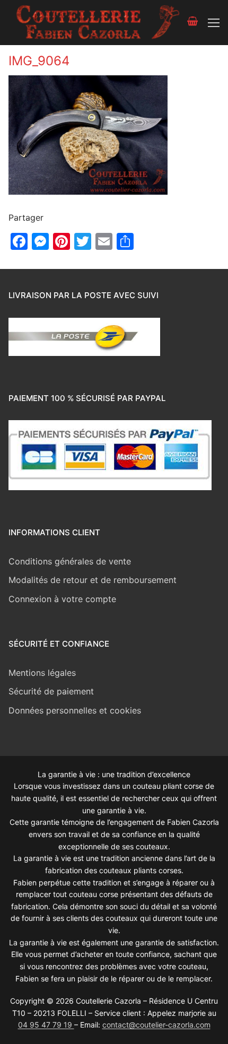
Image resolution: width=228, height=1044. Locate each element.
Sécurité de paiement (51, 691)
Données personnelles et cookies (74, 710)
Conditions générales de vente (69, 561)
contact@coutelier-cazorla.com (156, 1024)
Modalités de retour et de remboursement (92, 580)
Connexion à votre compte (62, 599)
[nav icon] (214, 23)
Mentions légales (42, 672)
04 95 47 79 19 (46, 1024)
